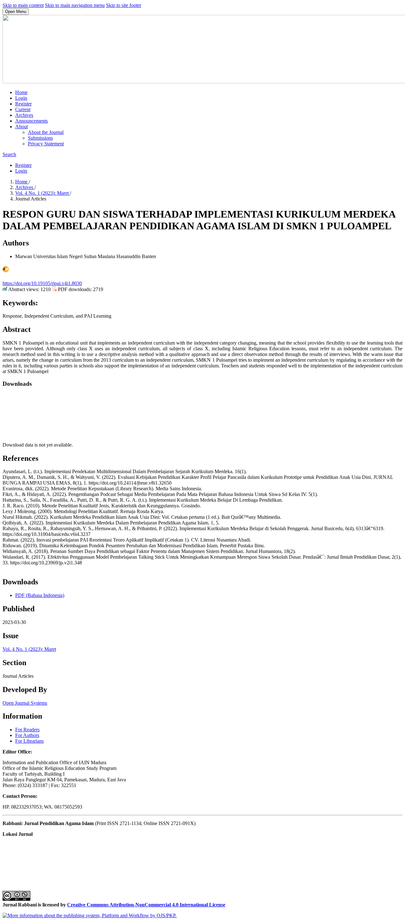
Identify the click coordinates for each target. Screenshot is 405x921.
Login (21, 98)
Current (22, 109)
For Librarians (29, 741)
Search (9, 154)
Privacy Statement (46, 143)
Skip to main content (23, 5)
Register (23, 103)
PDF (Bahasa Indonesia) (39, 595)
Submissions (40, 138)
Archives (24, 115)
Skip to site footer (123, 5)
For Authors (27, 735)
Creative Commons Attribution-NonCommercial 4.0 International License (146, 904)
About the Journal (46, 132)
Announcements (31, 121)
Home (21, 92)
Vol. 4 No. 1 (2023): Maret (42, 193)
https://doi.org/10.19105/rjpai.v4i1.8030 (42, 283)
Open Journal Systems (25, 703)
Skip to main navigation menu (75, 5)
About (21, 126)
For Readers (27, 729)
